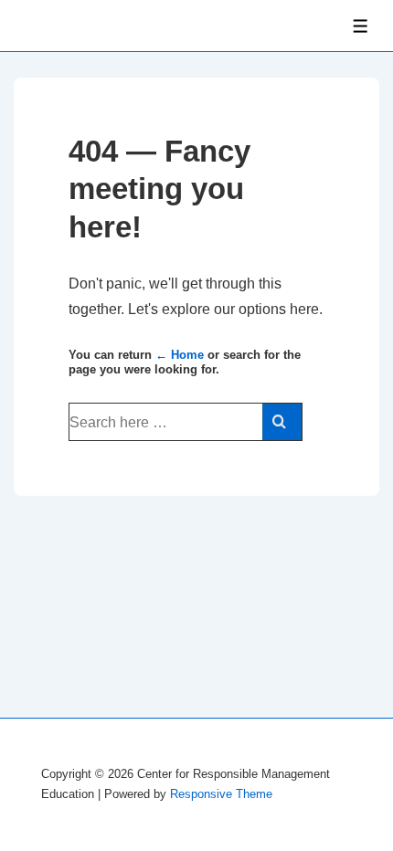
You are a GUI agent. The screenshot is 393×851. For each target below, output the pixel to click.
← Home (179, 355)
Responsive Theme (221, 794)
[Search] (282, 422)
